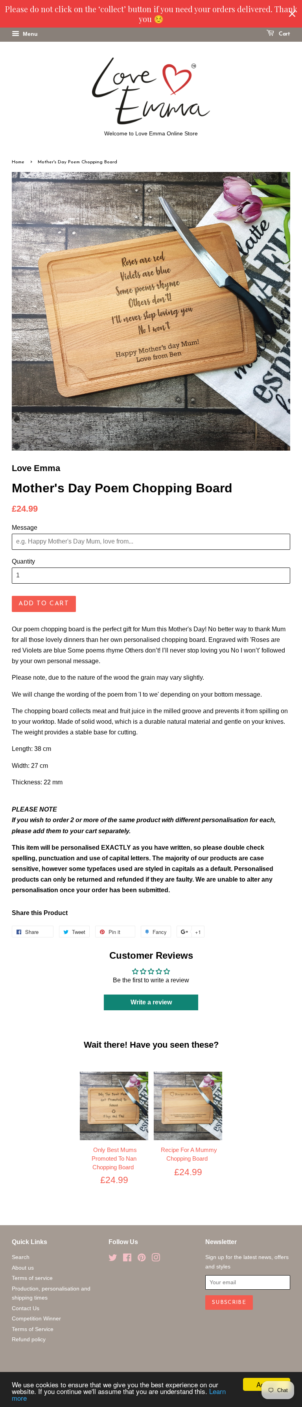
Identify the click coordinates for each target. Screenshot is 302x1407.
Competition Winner (36, 1319)
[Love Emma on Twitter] (113, 1259)
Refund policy (29, 1339)
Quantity (23, 561)
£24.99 (114, 1180)
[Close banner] (292, 14)
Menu (29, 34)
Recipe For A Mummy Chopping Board (189, 1154)
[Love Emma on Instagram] (155, 1259)
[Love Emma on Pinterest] (141, 1259)
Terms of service (32, 1278)
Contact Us (25, 1308)
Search (20, 1257)
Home (18, 162)
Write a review (151, 1002)
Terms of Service (32, 1329)
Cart (283, 34)
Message (24, 527)
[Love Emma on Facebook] (127, 1259)
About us (23, 1268)
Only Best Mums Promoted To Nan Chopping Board (114, 1158)
